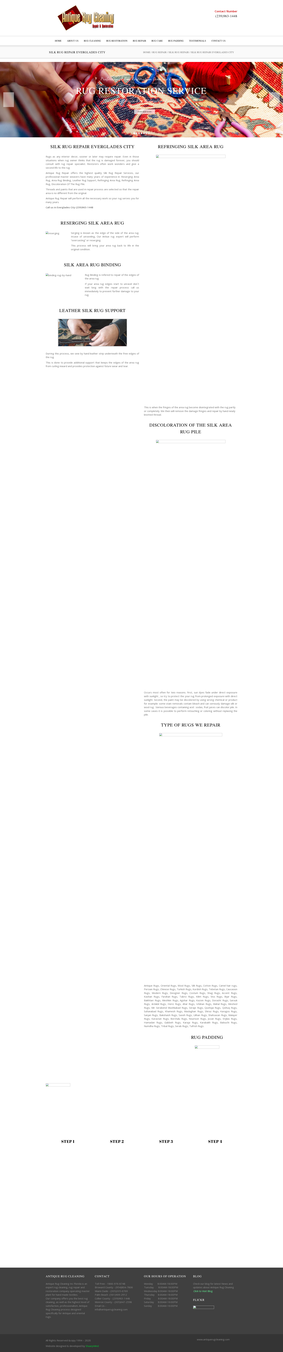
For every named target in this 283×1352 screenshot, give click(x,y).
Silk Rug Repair (179, 52)
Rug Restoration (116, 40)
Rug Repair (139, 40)
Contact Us (218, 40)
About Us (72, 40)
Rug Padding (176, 40)
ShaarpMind (92, 1346)
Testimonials (197, 40)
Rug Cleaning (92, 40)
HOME (58, 40)
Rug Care (157, 40)
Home (146, 52)
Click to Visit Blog (203, 1291)
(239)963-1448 (226, 16)
